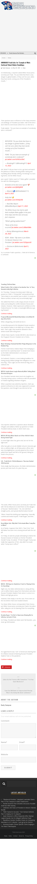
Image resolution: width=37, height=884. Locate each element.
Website (4, 754)
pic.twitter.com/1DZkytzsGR (21, 242)
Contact (15, 836)
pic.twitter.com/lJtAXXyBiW (14, 187)
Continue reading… (7, 313)
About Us (21, 836)
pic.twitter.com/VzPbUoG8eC (15, 159)
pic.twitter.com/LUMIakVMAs (21, 227)
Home (3, 58)
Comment (5, 721)
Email (22, 742)
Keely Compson (6, 68)
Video (10, 836)
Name (4, 742)
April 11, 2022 (23, 206)
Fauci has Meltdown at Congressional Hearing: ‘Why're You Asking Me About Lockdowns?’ (19, 691)
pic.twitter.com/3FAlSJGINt (14, 200)
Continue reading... (7, 581)
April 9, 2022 (9, 193)
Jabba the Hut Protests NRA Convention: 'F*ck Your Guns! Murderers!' (18, 680)
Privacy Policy (29, 836)
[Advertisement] (18, 31)
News (24, 68)
